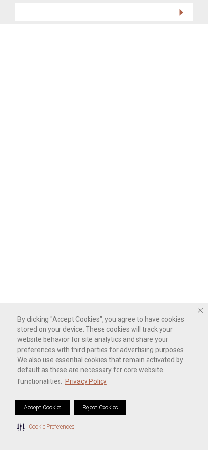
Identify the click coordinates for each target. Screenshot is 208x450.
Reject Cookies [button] (100, 407)
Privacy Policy (86, 381)
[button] (45, 427)
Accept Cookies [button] (43, 407)
